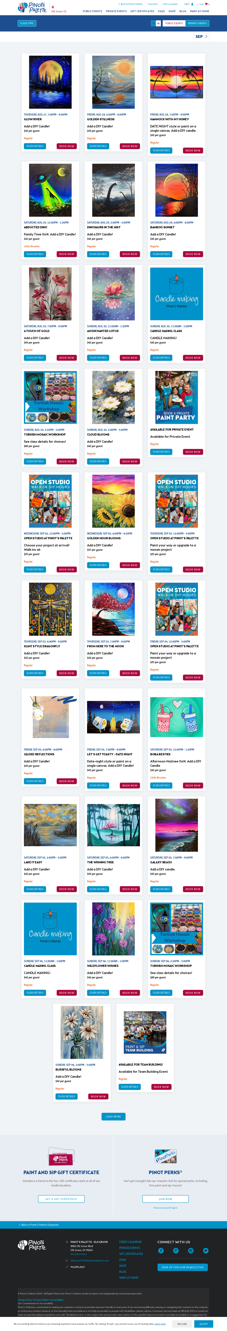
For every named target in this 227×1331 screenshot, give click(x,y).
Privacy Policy (41, 1300)
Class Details (35, 146)
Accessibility (56, 1300)
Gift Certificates (142, 11)
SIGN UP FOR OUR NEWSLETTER (183, 1267)
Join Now (165, 1199)
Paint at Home (199, 11)
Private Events (116, 11)
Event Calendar (130, 1242)
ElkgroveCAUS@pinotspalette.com (90, 1260)
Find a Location (170, 4)
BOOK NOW (66, 146)
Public (174, 23)
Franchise (153, 4)
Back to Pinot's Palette (132, 4)
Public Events (92, 11)
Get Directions (79, 1254)
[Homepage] (42, 1245)
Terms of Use (25, 1300)
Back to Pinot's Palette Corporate (40, 1224)
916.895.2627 (78, 1267)
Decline (182, 1324)
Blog (182, 11)
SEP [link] (199, 37)
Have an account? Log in (165, 1207)
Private (197, 23)
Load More (113, 1116)
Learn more (160, 1324)
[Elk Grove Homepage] (32, 7)
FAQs (161, 11)
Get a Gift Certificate (61, 1199)
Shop (172, 11)
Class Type (27, 23)
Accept (204, 1324)
